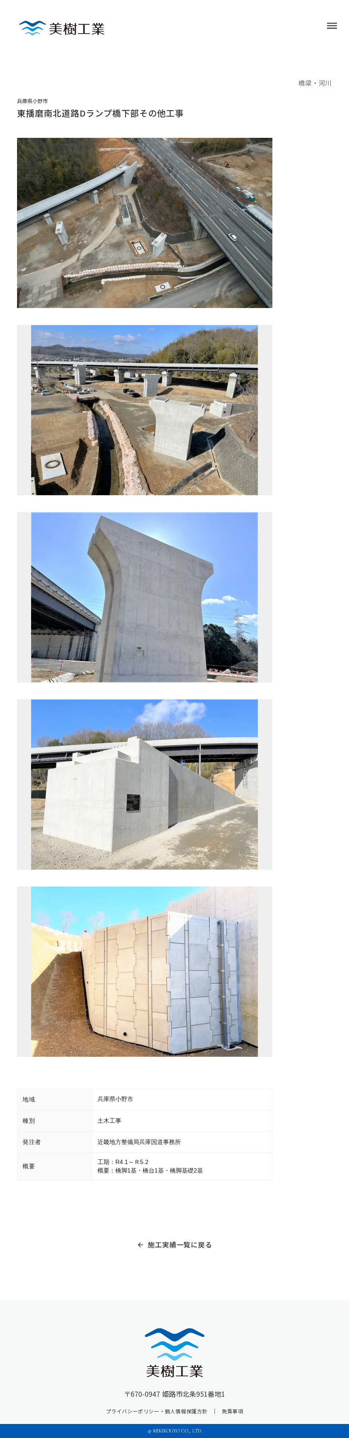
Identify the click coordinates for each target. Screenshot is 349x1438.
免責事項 (232, 1411)
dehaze (332, 26)
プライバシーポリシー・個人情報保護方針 (157, 1411)
